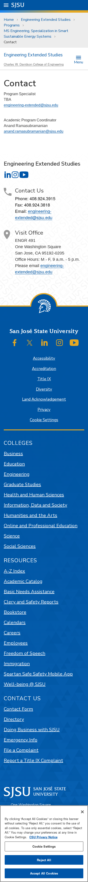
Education (14, 464)
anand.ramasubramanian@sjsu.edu (33, 131)
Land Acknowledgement (44, 399)
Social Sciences (20, 546)
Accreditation (44, 368)
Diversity (44, 389)
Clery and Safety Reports (31, 602)
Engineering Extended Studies (46, 19)
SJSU (18, 5)
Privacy (44, 409)
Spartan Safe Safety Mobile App (38, 674)
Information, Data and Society (35, 505)
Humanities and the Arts (30, 515)
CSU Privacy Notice (43, 837)
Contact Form (18, 709)
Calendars (15, 622)
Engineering (17, 474)
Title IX (44, 379)
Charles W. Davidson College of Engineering (34, 64)
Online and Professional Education (40, 526)
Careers (12, 633)
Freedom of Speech (24, 653)
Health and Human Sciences (34, 495)
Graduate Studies (22, 484)
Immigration (17, 664)
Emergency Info (20, 740)
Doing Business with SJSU (32, 729)
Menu (78, 62)
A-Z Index (14, 571)
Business (13, 453)
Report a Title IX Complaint (33, 760)
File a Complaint (21, 750)
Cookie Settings (44, 420)
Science (12, 536)
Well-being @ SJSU (25, 684)
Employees (16, 643)
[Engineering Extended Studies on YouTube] (24, 174)
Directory (14, 719)
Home (9, 19)
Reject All (44, 860)
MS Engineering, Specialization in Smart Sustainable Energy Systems (36, 33)
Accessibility (44, 358)
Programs (12, 25)
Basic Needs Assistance (29, 591)
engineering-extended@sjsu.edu (31, 105)
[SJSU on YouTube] (74, 342)
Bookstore (15, 612)
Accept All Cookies (44, 873)
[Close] (82, 812)
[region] (44, 843)
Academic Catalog (23, 581)
